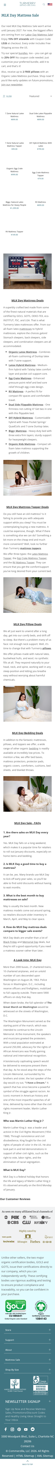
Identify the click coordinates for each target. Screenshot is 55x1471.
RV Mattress (40, 202)
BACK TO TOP (27, 1464)
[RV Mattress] (40, 195)
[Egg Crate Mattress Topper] (40, 165)
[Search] (44, 4)
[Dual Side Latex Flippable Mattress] (40, 106)
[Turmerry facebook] (5, 1429)
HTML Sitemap (25, 1456)
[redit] (33, 1429)
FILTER (9, 96)
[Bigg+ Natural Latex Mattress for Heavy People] (14, 195)
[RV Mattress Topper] (14, 224)
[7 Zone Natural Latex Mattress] (14, 106)
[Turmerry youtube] (25, 1429)
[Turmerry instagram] (12, 1429)
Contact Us (27, 1446)
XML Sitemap (45, 1456)
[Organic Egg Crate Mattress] (14, 163)
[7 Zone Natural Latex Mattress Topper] (14, 136)
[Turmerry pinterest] (19, 1429)
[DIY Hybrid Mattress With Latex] (40, 136)
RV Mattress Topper (14, 231)
